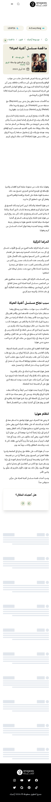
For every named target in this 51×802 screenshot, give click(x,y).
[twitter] (29, 780)
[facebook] (36, 780)
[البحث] (18, 4)
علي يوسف (19, 57)
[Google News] (22, 787)
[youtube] (22, 780)
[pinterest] (29, 787)
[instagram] (14, 780)
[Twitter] (14, 787)
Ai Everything (35, 28)
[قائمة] (12, 4)
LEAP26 (11, 28)
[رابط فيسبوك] (12, 57)
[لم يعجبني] (23, 503)
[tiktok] (36, 787)
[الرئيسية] (46, 39)
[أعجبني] (29, 503)
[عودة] (5, 40)
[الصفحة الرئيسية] (38, 4)
